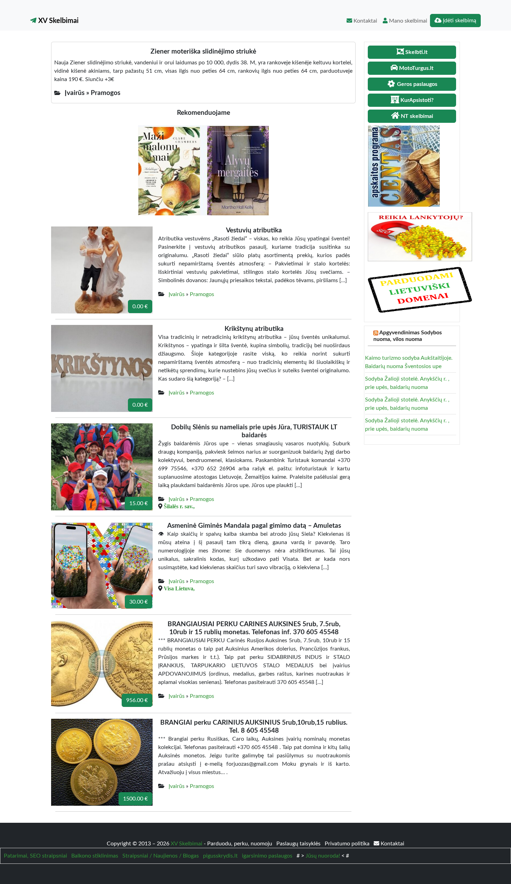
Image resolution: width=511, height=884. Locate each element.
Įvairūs (177, 294)
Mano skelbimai (407, 21)
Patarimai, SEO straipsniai (35, 856)
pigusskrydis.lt (220, 856)
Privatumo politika (348, 843)
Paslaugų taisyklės (299, 843)
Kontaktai (364, 21)
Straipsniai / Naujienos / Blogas (160, 856)
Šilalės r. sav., (179, 506)
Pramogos (202, 294)
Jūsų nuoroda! (323, 856)
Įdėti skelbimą (458, 20)
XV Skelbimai (57, 20)
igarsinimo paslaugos (267, 856)
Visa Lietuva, (179, 588)
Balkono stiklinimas (94, 856)
